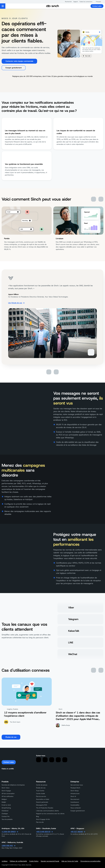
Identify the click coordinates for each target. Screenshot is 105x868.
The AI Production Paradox (44, 808)
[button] (67, 1)
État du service (41, 796)
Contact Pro (5, 816)
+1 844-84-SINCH (9, 832)
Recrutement (75, 799)
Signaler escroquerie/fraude (50, 861)
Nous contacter (76, 808)
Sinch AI (73, 796)
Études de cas (11, 737)
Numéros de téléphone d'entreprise (13, 785)
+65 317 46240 (77, 832)
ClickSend (5, 811)
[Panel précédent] (93, 199)
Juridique (4, 861)
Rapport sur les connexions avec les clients (50, 813)
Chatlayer (5, 813)
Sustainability (75, 805)
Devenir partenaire (42, 802)
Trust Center (40, 791)
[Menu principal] (2, 6)
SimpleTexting (6, 808)
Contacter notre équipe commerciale (19, 61)
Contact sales (97, 6)
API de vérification (7, 796)
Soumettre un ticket (42, 799)
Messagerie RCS (41, 805)
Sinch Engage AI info (43, 819)
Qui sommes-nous (77, 785)
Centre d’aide (40, 793)
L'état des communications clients (47, 811)
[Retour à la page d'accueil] (52, 6)
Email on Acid (6, 805)
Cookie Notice (33, 861)
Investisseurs (75, 802)
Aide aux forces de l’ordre (69, 861)
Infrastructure (75, 793)
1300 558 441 (7, 845)
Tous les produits (7, 819)
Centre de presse (41, 785)
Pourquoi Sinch (75, 788)
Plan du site (40, 822)
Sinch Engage (6, 791)
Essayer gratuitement (14, 68)
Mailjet (4, 802)
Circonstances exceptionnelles (90, 861)
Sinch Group (75, 791)
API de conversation (8, 793)
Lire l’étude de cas (15, 303)
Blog (37, 816)
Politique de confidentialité (18, 861)
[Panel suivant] (100, 199)
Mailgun (4, 799)
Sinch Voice (5, 788)
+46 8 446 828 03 (43, 832)
